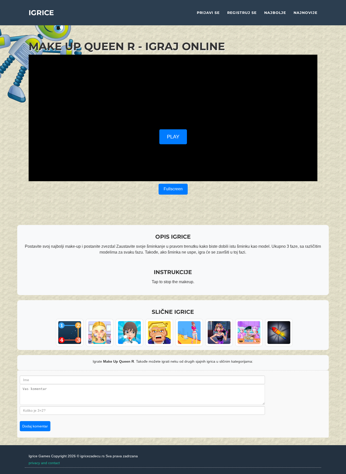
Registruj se (242, 12)
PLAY (173, 136)
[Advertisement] (173, 90)
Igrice (41, 12)
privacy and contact (44, 463)
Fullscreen (173, 189)
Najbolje (275, 12)
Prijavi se (208, 12)
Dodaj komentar (35, 426)
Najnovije (305, 12)
